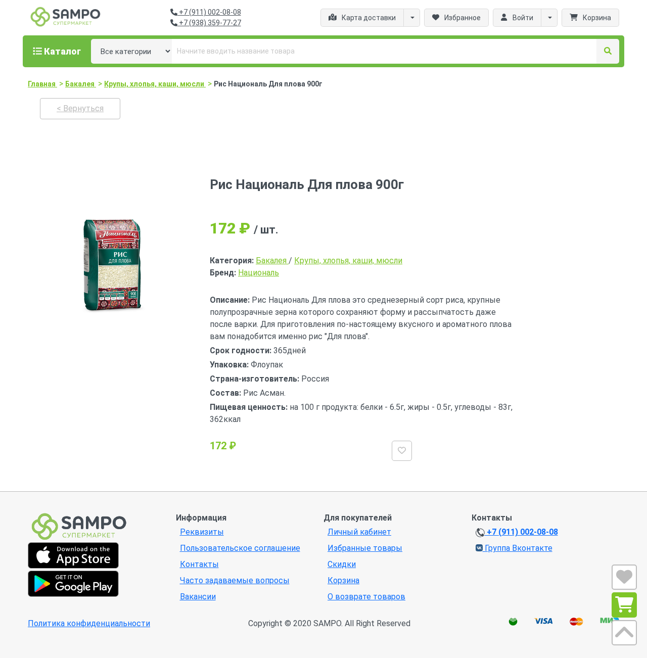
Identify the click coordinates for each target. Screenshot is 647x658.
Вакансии (198, 596)
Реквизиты (202, 532)
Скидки (342, 564)
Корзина (343, 580)
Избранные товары (365, 548)
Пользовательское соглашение (240, 548)
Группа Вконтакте (517, 548)
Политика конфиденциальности (89, 623)
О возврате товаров (366, 596)
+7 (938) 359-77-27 (209, 23)
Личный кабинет (359, 532)
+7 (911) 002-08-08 (209, 12)
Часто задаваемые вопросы (235, 580)
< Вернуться (80, 108)
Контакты (199, 564)
